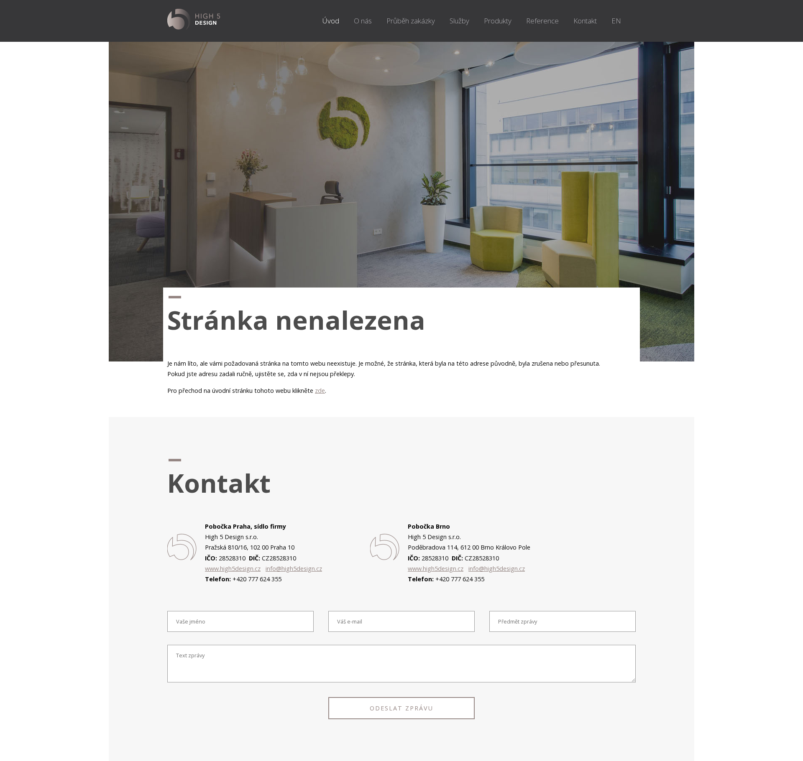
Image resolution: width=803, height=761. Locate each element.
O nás (363, 20)
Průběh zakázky (410, 20)
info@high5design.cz (294, 569)
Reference (542, 20)
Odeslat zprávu (401, 708)
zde (320, 390)
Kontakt (585, 20)
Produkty (497, 20)
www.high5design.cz (233, 569)
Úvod (330, 20)
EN (616, 20)
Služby (459, 20)
